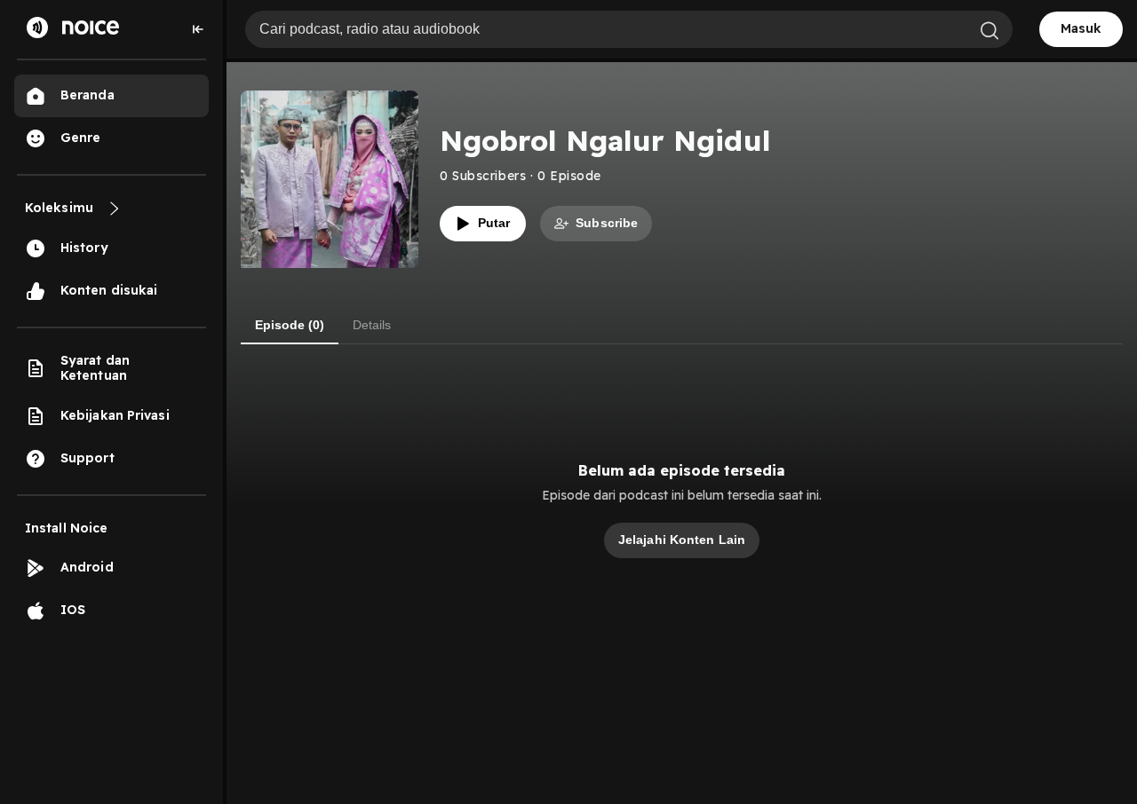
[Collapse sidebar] (198, 29)
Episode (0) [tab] (289, 325)
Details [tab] (372, 325)
